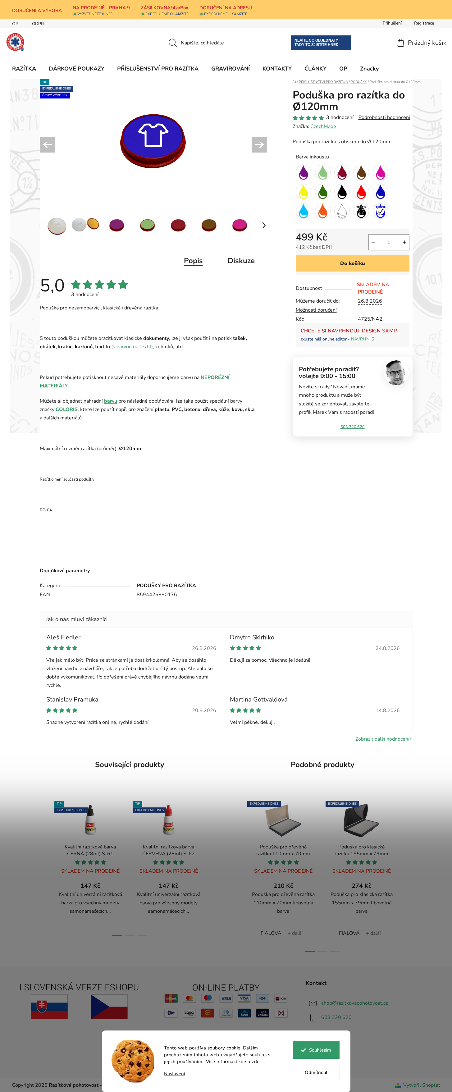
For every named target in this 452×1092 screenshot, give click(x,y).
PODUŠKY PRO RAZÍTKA (166, 585)
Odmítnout (316, 1072)
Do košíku (352, 263)
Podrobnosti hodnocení (384, 117)
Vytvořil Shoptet (421, 1085)
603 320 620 (352, 427)
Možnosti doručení (316, 310)
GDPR (38, 24)
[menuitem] (24, 68)
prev (45, 867)
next (215, 867)
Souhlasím (320, 1050)
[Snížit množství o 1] (373, 242)
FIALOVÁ (271, 933)
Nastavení (174, 1073)
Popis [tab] (193, 261)
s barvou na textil (132, 346)
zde (242, 1061)
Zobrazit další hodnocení (382, 739)
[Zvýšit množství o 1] (404, 242)
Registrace (424, 23)
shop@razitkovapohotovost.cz (354, 1003)
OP (15, 24)
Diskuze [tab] (241, 261)
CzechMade (323, 126)
